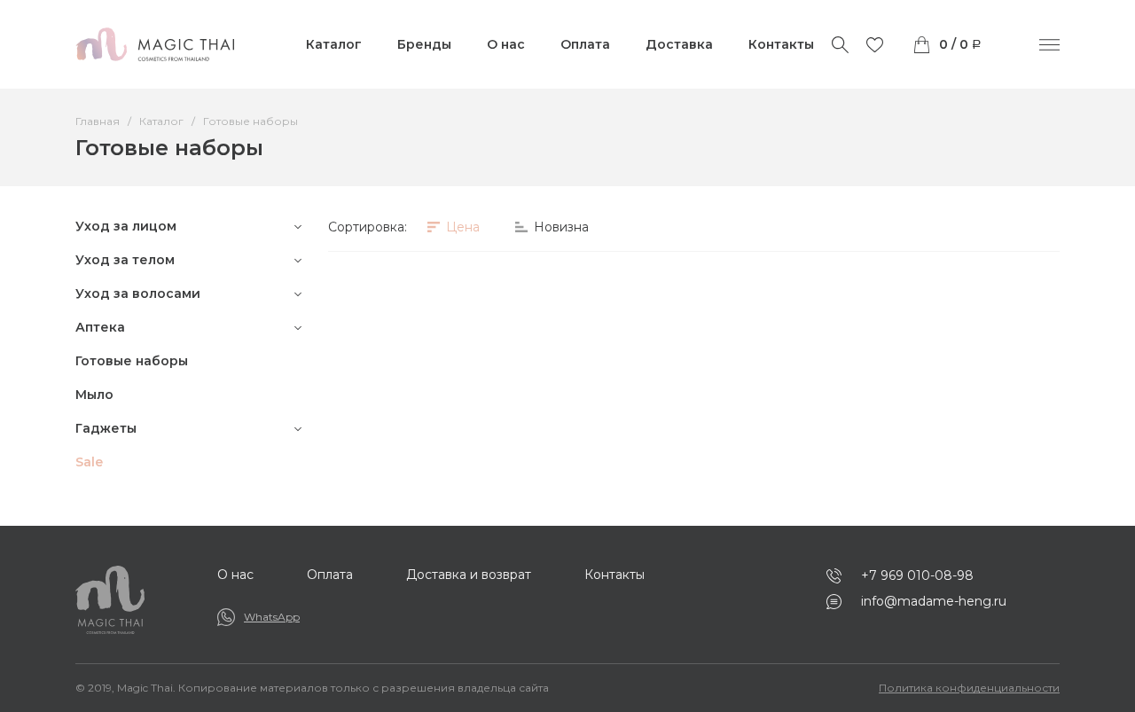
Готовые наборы (131, 361)
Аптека (100, 327)
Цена (461, 227)
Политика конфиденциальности (969, 687)
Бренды (424, 44)
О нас (506, 44)
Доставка (679, 44)
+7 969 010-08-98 (917, 575)
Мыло (94, 395)
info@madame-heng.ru (933, 601)
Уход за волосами (137, 293)
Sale (89, 462)
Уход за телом (125, 260)
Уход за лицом (125, 226)
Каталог (334, 44)
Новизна (559, 227)
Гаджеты (106, 428)
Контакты (781, 44)
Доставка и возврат (468, 575)
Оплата (585, 44)
